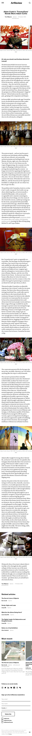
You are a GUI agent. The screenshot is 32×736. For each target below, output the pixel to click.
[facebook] (14, 687)
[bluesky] (11, 687)
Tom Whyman (8, 17)
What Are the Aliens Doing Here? (12, 612)
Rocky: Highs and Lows (9, 605)
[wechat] (20, 687)
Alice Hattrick (5, 630)
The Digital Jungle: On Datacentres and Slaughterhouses (13, 620)
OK (29, 732)
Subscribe (8, 714)
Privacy (10, 734)
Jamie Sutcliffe (5, 614)
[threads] (17, 687)
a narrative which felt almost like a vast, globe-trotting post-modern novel (16, 219)
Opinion (15, 17)
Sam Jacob (4, 600)
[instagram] (2, 687)
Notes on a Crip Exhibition (10, 628)
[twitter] (5, 687)
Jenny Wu (4, 607)
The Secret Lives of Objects (10, 598)
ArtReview (28, 668)
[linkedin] (8, 687)
